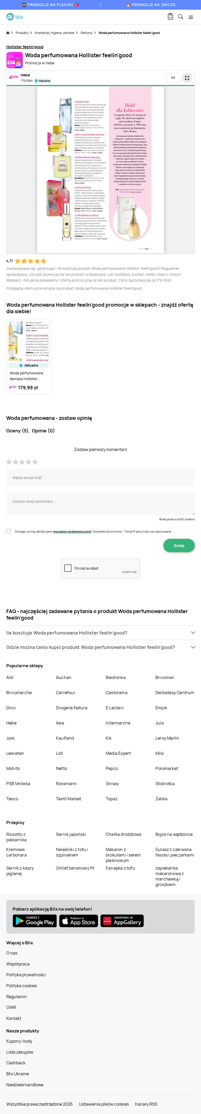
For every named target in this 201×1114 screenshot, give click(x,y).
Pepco (112, 768)
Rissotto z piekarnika (16, 837)
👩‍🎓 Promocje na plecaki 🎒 (50, 4)
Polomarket (166, 768)
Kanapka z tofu (120, 868)
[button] (100, 633)
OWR (11, 1007)
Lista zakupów (19, 1052)
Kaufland (65, 738)
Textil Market (68, 799)
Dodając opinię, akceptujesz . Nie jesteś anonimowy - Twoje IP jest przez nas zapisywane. (93, 531)
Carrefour (65, 692)
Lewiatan (15, 753)
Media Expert (118, 753)
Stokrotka (165, 783)
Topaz (112, 799)
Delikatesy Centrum (174, 692)
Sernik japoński (71, 834)
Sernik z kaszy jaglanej (20, 870)
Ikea (60, 723)
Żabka (161, 799)
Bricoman (165, 677)
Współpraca (18, 964)
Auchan (63, 677)
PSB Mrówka (18, 783)
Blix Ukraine (17, 1074)
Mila (159, 753)
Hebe (11, 723)
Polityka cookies (21, 986)
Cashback (15, 1063)
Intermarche (118, 723)
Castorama (116, 692)
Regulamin (16, 996)
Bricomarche (19, 692)
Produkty (22, 33)
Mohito (13, 768)
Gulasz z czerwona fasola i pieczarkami (174, 852)
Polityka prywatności (26, 975)
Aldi (10, 677)
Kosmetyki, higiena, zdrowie (54, 33)
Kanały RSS (146, 1104)
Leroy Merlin (167, 738)
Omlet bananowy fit (75, 868)
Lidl (59, 753)
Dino (10, 708)
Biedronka (116, 677)
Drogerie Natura (71, 708)
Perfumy (86, 33)
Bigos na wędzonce (174, 834)
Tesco (12, 799)
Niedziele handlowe (24, 1085)
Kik (109, 738)
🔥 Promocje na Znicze (151, 4)
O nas (11, 953)
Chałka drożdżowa (123, 834)
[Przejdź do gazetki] (187, 78)
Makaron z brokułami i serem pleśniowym (123, 855)
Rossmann (66, 783)
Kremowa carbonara (16, 852)
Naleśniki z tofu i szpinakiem (72, 852)
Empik (161, 708)
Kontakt (13, 1018)
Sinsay (112, 783)
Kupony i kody (19, 1041)
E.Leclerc (115, 708)
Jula (159, 723)
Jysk (10, 738)
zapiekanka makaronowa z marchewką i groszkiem (169, 876)
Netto (61, 768)
